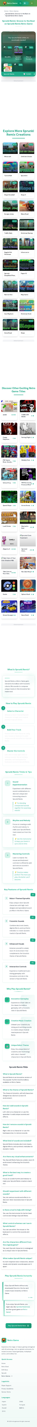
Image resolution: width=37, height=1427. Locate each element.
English (4, 1401)
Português (22, 1405)
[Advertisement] (18, 101)
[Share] (34, 74)
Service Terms (6, 1392)
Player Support (6, 1385)
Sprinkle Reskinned (23, 1307)
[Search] (20, 3)
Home (6, 11)
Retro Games (14, 11)
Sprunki (4, 1373)
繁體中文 (21, 1408)
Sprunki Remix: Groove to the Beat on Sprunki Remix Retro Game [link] (17, 15)
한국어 (4, 1411)
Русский (4, 1408)
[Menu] (32, 3)
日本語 (21, 1401)
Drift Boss (5, 1370)
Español (4, 1405)
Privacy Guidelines (7, 1389)
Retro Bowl (5, 1366)
